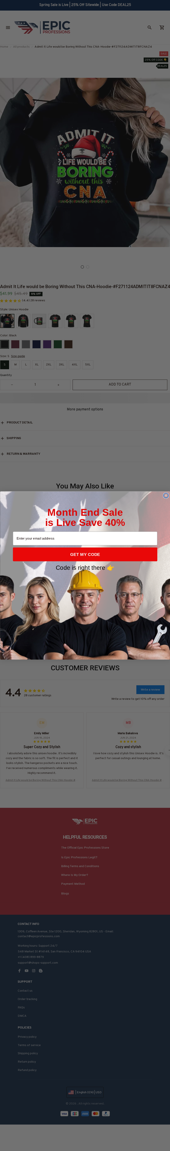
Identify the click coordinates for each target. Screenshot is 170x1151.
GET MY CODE (85, 554)
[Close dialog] (165, 495)
